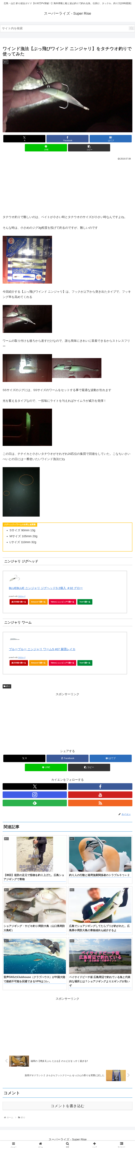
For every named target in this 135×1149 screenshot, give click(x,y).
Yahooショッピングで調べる (62, 602)
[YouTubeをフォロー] (100, 794)
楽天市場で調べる (19, 602)
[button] (132, 28)
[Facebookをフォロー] (100, 786)
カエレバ (21, 596)
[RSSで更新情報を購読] (100, 803)
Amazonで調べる (38, 602)
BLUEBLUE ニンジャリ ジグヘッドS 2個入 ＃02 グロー (46, 588)
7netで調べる (84, 602)
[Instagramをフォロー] (35, 794)
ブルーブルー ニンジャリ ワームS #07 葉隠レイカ (42, 649)
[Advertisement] (35, 186)
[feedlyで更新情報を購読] (35, 803)
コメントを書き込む (67, 1106)
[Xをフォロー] (35, 786)
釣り (8, 686)
